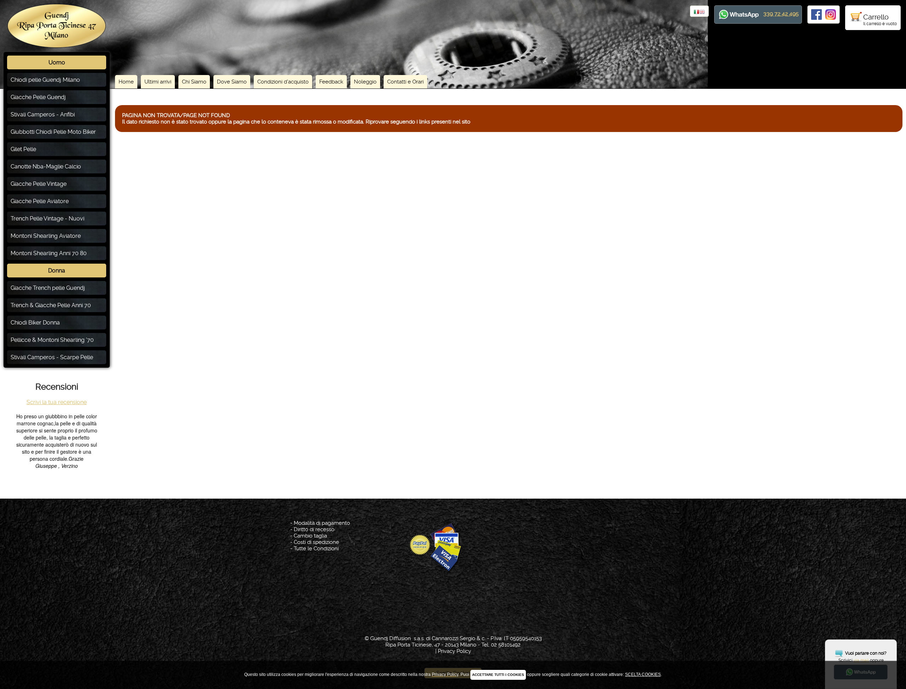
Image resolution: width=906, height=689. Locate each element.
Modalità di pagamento (322, 523)
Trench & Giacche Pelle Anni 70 (51, 305)
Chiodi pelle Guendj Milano (45, 79)
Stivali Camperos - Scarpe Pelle (52, 357)
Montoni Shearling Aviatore (46, 235)
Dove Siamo (232, 82)
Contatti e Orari (405, 82)
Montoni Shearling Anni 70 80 (49, 253)
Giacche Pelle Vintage (39, 183)
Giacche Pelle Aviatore (40, 201)
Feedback (331, 82)
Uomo (56, 62)
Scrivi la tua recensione (57, 402)
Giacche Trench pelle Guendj (48, 288)
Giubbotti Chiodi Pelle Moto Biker (53, 131)
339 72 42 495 (781, 13)
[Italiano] (696, 12)
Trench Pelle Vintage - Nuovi (47, 218)
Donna (56, 270)
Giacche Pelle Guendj (38, 97)
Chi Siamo (194, 82)
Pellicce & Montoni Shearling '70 (52, 340)
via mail (861, 660)
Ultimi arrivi (157, 82)
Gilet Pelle (23, 149)
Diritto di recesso (314, 529)
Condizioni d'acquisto (283, 82)
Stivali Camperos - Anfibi (43, 114)
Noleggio (365, 82)
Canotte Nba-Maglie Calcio (46, 166)
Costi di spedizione (316, 542)
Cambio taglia (310, 536)
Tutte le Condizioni (316, 548)
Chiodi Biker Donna (35, 322)
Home (126, 82)
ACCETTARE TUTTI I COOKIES (498, 675)
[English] (702, 12)
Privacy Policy (454, 651)
